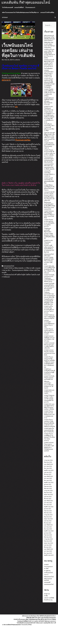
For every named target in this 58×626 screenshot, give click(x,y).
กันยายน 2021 (48, 511)
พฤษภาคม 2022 (48, 494)
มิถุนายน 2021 (48, 517)
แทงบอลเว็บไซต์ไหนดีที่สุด (47, 12)
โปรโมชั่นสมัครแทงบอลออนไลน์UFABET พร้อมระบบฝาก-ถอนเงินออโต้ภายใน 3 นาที (48, 73)
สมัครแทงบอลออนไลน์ (48, 579)
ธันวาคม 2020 (48, 529)
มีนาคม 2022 (47, 498)
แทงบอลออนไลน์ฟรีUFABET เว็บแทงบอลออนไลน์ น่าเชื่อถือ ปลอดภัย (49, 166)
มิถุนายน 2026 (48, 462)
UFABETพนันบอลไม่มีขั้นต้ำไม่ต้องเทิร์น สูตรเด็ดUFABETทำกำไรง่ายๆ (49, 101)
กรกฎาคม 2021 (48, 515)
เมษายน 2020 (48, 545)
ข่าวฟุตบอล (47, 570)
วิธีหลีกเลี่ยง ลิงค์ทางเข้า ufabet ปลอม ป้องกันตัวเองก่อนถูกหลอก (49, 45)
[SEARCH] (55, 17)
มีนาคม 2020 (47, 547)
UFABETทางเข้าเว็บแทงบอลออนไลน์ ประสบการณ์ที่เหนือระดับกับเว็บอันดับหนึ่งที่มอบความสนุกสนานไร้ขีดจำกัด (49, 246)
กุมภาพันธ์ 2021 (48, 525)
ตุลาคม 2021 (47, 508)
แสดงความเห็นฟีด (49, 598)
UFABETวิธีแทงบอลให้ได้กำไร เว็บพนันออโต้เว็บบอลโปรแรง (49, 187)
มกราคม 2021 (48, 527)
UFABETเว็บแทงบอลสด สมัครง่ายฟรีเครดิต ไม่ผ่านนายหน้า (49, 331)
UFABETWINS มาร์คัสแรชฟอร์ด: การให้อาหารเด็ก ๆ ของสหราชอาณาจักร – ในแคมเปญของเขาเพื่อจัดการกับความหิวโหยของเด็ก (21, 270)
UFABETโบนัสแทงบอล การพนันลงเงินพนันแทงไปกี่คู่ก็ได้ (49, 316)
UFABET (46, 564)
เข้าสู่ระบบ (47, 594)
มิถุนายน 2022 (48, 492)
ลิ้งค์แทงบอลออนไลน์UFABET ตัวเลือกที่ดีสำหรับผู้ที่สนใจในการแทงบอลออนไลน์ (49, 206)
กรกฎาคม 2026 (48, 460)
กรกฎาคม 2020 (48, 539)
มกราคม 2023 (48, 478)
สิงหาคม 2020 (48, 537)
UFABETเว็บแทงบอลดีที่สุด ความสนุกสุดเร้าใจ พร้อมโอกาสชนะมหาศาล (49, 437)
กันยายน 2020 (48, 535)
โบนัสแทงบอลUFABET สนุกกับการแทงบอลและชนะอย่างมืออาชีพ (49, 294)
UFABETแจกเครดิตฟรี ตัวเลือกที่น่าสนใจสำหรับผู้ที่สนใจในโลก (49, 371)
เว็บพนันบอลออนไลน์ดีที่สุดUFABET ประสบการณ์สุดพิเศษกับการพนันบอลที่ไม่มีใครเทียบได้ (49, 233)
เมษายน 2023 (48, 472)
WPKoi (30, 624)
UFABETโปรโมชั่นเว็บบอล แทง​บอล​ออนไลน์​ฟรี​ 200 (49, 377)
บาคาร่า (46, 574)
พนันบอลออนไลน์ (49, 576)
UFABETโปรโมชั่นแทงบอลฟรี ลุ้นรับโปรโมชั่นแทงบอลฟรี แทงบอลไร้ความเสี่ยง (49, 287)
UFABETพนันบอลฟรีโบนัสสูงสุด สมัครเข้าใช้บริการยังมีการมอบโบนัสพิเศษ (49, 214)
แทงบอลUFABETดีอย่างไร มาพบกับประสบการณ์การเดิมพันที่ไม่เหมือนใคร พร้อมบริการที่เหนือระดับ (49, 196)
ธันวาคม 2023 (48, 468)
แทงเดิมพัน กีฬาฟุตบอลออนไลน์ (25, 2)
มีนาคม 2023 (47, 474)
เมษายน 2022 (48, 496)
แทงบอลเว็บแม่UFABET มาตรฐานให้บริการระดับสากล (49, 173)
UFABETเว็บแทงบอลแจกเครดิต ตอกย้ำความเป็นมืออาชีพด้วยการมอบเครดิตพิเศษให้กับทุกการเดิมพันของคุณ (49, 362)
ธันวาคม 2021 (48, 504)
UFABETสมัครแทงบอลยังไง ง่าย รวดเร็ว (49, 391)
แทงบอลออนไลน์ (9, 266)
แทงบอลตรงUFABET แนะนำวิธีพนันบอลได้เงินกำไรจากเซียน (49, 323)
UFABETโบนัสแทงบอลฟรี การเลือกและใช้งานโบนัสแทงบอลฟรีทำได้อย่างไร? (49, 399)
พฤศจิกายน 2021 (48, 506)
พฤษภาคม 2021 (48, 519)
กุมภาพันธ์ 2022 (48, 500)
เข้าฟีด (46, 596)
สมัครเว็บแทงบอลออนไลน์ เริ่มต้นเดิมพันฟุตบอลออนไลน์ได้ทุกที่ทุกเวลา (20, 12)
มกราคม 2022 (48, 502)
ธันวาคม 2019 (48, 553)
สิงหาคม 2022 (48, 488)
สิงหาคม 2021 (48, 513)
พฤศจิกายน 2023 (48, 470)
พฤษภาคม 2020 (48, 543)
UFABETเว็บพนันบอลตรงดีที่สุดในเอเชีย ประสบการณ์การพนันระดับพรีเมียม (49, 92)
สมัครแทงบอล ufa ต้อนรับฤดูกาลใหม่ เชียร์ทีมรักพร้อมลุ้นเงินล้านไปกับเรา (49, 38)
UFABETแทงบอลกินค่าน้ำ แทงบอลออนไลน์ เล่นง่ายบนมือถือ (49, 352)
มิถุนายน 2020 (48, 541)
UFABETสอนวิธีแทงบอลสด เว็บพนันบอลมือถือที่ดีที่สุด (49, 180)
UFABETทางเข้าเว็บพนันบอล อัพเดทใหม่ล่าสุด (48, 108)
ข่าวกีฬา (46, 568)
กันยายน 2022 (48, 486)
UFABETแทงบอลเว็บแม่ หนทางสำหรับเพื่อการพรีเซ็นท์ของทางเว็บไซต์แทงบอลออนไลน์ (49, 447)
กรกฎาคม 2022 (48, 490)
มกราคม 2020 (48, 551)
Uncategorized (48, 566)
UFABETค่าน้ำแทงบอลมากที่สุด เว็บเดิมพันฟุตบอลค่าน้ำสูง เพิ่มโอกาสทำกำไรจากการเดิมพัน (49, 54)
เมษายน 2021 (48, 521)
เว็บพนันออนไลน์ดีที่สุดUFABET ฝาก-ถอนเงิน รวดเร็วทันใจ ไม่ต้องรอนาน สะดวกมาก (49, 63)
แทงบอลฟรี (47, 582)
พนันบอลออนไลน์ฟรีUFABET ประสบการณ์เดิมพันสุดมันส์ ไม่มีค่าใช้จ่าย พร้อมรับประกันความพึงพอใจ (49, 259)
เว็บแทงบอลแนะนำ (30, 7)
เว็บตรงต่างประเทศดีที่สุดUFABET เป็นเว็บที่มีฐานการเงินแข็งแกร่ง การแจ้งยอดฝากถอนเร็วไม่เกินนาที (49, 137)
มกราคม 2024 (48, 466)
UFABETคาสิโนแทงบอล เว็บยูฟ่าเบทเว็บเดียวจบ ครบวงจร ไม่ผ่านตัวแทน (49, 309)
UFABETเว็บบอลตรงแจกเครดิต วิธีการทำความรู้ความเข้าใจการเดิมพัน (49, 152)
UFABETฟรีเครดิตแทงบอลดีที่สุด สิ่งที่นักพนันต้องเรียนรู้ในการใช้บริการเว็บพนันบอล (49, 269)
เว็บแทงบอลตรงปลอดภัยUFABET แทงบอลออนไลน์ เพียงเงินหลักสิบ (49, 159)
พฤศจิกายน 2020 (48, 531)
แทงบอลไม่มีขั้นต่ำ (19, 7)
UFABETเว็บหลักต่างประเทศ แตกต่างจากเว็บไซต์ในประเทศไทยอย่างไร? (49, 223)
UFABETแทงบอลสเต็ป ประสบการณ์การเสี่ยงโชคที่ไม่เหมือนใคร (49, 345)
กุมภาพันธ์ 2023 (48, 476)
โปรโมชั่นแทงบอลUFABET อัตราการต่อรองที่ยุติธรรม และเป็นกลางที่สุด (49, 127)
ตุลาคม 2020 (47, 533)
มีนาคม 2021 (47, 523)
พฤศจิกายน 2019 (48, 555)
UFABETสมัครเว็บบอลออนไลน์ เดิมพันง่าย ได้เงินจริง (49, 430)
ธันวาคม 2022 (48, 480)
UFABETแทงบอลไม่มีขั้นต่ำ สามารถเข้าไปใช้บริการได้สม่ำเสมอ (49, 338)
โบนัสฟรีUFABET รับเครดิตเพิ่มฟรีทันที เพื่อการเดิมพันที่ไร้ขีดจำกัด (49, 301)
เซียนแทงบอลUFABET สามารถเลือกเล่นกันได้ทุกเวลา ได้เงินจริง (48, 384)
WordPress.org (48, 600)
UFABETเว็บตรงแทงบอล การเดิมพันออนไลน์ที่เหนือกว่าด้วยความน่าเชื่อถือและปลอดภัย (49, 423)
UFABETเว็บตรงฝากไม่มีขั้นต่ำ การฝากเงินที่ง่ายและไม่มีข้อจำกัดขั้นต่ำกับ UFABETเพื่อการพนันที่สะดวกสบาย (49, 117)
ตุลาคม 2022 (47, 484)
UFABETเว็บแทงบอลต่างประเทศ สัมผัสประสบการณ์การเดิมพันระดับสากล (49, 414)
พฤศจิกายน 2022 (48, 482)
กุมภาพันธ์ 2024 (48, 464)
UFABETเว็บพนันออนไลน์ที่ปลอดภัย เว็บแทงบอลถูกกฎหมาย (49, 145)
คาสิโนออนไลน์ (48, 572)
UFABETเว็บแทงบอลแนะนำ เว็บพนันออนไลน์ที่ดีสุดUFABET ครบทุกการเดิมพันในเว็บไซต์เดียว (49, 83)
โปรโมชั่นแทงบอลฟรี (7, 7)
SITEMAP (5, 17)
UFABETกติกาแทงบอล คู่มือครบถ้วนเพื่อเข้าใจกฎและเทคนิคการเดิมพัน (49, 406)
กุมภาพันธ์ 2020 (48, 549)
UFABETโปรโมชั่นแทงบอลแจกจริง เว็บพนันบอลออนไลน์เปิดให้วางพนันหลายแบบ (49, 278)
